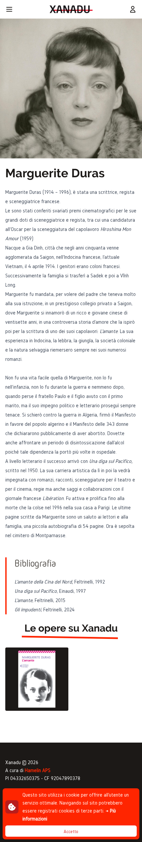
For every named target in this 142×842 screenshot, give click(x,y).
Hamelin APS (38, 770)
